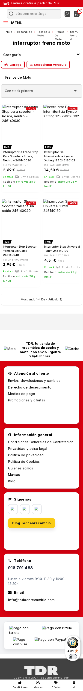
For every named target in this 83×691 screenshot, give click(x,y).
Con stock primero (41, 91)
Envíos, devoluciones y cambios (34, 381)
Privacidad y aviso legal (27, 449)
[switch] (73, 656)
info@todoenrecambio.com (31, 600)
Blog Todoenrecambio (31, 523)
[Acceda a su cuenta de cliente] (67, 14)
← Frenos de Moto (16, 77)
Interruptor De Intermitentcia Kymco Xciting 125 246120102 (59, 156)
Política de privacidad (26, 455)
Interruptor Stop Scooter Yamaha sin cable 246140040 (20, 251)
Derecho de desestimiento (29, 387)
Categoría (12, 55)
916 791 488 (20, 568)
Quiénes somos (20, 468)
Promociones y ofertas (26, 400)
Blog (11, 481)
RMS (7, 147)
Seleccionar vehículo (50, 64)
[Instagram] (25, 509)
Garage (15, 64)
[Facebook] (13, 509)
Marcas (14, 475)
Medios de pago (21, 394)
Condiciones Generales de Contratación (41, 442)
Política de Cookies (24, 461)
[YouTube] (37, 509)
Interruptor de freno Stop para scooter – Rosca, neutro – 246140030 (20, 156)
